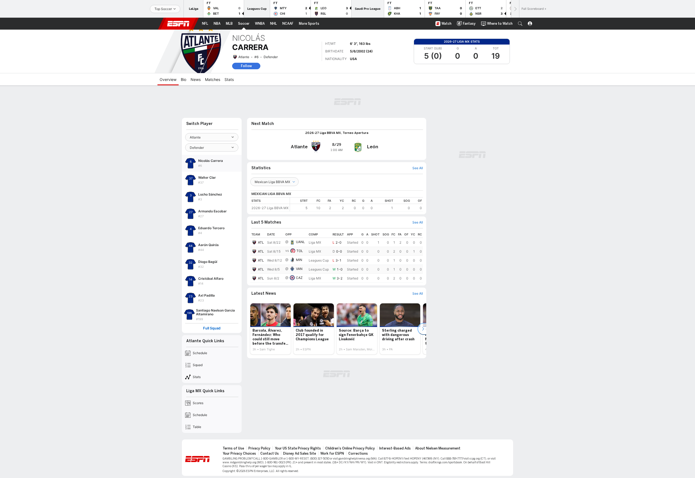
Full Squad (211, 328)
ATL (261, 242)
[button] (520, 23)
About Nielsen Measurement (437, 448)
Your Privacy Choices (239, 453)
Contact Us (269, 453)
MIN (299, 260)
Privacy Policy (259, 448)
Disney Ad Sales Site (299, 453)
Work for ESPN (332, 453)
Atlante (243, 57)
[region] (356, 204)
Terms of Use (233, 448)
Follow (246, 66)
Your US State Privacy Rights (298, 448)
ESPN (178, 24)
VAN (299, 269)
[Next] (515, 9)
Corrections (358, 453)
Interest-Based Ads (395, 448)
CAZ (299, 278)
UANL (300, 242)
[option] (270, 328)
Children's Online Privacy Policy (350, 448)
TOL (299, 251)
